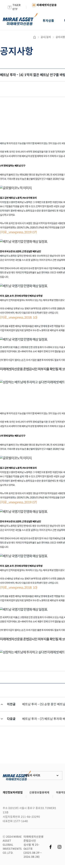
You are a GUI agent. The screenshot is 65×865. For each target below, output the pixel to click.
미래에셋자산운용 (47, 5)
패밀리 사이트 (32, 775)
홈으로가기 (34, 37)
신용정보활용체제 (39, 792)
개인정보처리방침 (13, 792)
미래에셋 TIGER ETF (17, 776)
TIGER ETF (16, 7)
